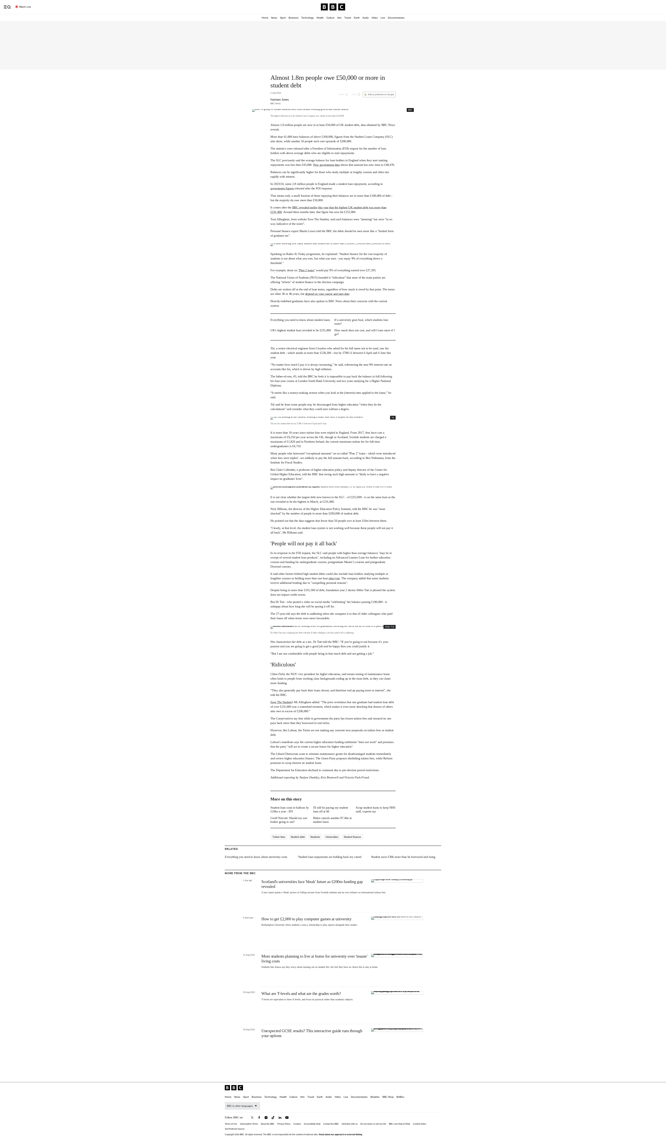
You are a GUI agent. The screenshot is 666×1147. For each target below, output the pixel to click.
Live (383, 17)
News (274, 17)
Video (375, 17)
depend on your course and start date (327, 294)
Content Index (419, 1124)
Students (315, 836)
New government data (326, 165)
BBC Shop (388, 1096)
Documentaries (396, 17)
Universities (332, 836)
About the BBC (268, 1124)
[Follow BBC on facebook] (259, 1117)
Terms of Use (231, 1124)
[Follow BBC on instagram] (266, 1117)
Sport (283, 17)
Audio (365, 17)
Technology (307, 17)
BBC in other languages (240, 1106)
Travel (347, 17)
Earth (357, 17)
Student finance (352, 836)
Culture (330, 17)
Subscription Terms (249, 1124)
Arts (339, 17)
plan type (334, 578)
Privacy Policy (284, 1124)
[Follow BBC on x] (252, 1117)
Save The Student (281, 702)
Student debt (298, 836)
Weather (375, 1096)
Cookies (297, 1124)
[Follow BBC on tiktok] (273, 1117)
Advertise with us (350, 1124)
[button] (7, 7)
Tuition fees (278, 836)
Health (320, 17)
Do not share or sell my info (373, 1124)
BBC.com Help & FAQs (399, 1124)
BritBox (400, 1096)
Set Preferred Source (235, 1129)
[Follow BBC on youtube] (287, 1117)
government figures (282, 188)
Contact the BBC (331, 1124)
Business (293, 17)
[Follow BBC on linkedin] (280, 1117)
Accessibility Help (312, 1124)
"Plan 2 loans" (306, 270)
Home (265, 17)
